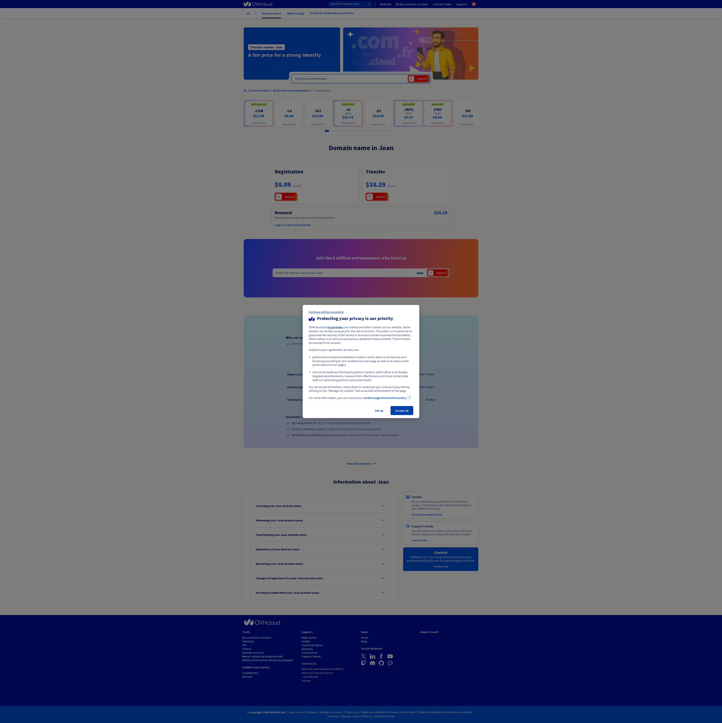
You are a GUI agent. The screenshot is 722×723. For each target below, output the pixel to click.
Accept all (401, 410)
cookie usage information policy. (385, 398)
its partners (335, 327)
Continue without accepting (326, 312)
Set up (379, 410)
